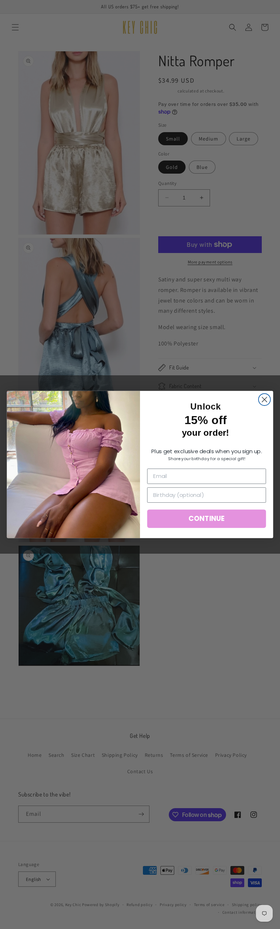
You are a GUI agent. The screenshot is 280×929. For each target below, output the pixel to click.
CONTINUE (206, 518)
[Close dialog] (264, 400)
